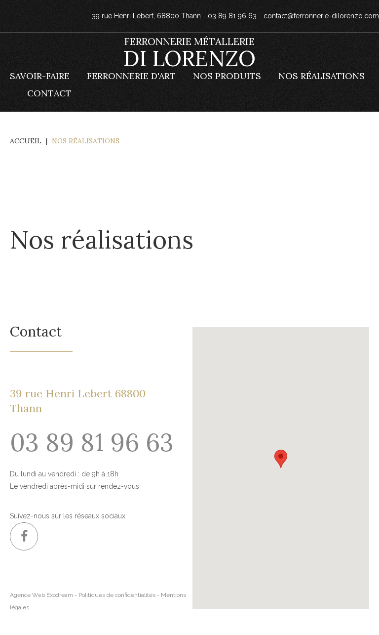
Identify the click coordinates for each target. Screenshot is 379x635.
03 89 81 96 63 (232, 16)
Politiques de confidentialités (116, 595)
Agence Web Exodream (41, 595)
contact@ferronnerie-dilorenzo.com (321, 16)
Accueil (25, 140)
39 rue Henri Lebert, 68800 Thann (146, 16)
